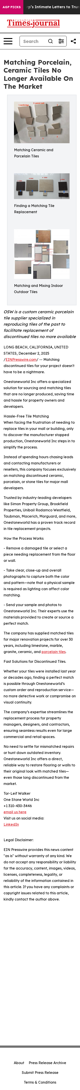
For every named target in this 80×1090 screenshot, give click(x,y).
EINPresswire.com (21, 359)
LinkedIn (11, 824)
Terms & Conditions (40, 1082)
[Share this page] (73, 41)
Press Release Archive (47, 1063)
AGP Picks (12, 7)
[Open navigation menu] (8, 41)
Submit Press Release (40, 1072)
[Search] (50, 41)
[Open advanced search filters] (61, 41)
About (19, 1063)
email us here (15, 812)
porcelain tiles (54, 651)
